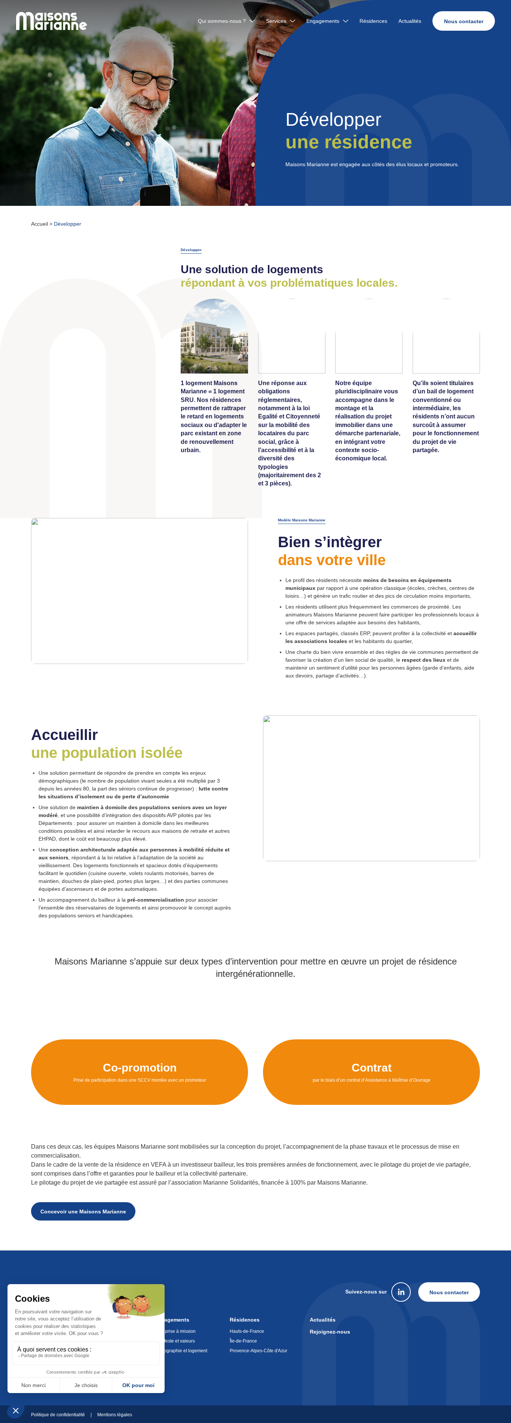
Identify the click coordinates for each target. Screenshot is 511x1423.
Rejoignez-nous (330, 1332)
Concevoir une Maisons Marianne (83, 1212)
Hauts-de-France (247, 1331)
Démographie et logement (180, 1350)
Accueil (39, 224)
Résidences (373, 21)
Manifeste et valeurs (174, 1341)
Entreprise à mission (175, 1331)
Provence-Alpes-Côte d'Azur (258, 1350)
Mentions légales (114, 1414)
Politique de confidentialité (58, 1414)
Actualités (409, 21)
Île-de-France (243, 1341)
